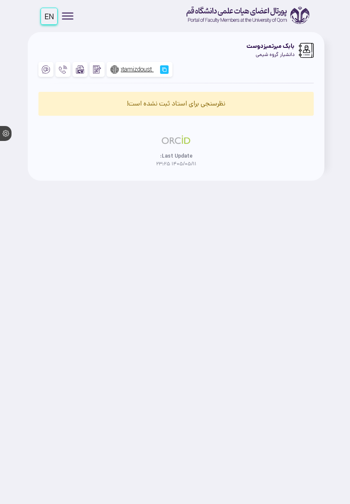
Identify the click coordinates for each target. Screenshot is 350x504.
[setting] (6, 133)
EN (49, 17)
